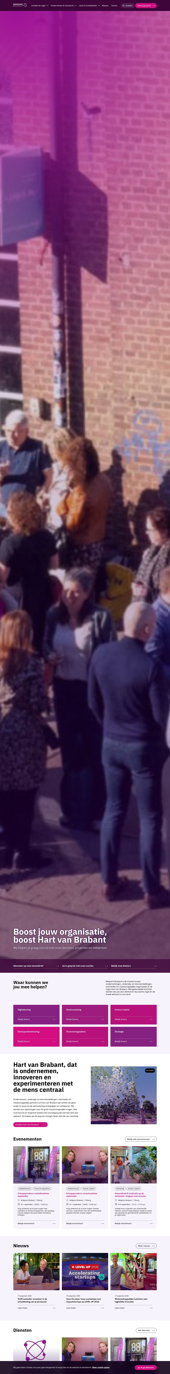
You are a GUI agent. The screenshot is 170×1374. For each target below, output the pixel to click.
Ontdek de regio (38, 5)
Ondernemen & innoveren (62, 5)
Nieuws (105, 5)
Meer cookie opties (101, 1367)
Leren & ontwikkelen (88, 5)
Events (114, 5)
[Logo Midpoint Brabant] (20, 5)
